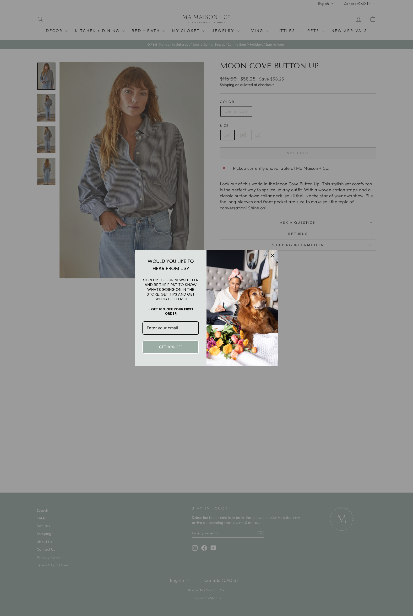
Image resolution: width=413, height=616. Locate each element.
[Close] (272, 255)
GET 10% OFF (170, 347)
